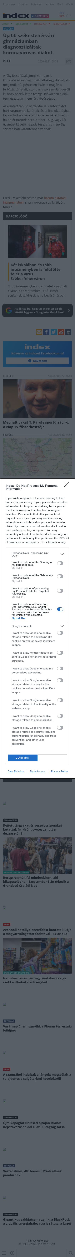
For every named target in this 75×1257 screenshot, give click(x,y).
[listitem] (37, 554)
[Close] (67, 486)
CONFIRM (23, 757)
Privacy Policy (59, 771)
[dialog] (37, 629)
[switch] (60, 563)
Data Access (37, 771)
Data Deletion (16, 771)
